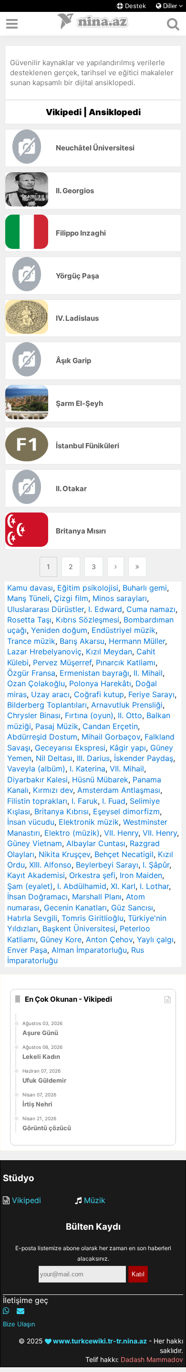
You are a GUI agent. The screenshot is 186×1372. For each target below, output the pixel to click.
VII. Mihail (127, 768)
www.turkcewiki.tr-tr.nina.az (99, 1341)
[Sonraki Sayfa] (115, 567)
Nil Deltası (54, 758)
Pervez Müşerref (62, 662)
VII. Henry (121, 833)
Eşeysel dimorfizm (126, 811)
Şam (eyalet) (30, 886)
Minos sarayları (120, 598)
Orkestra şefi (92, 875)
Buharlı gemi (145, 587)
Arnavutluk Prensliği (127, 705)
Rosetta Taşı (29, 619)
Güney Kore (61, 939)
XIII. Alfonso (50, 864)
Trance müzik (31, 641)
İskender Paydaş (143, 758)
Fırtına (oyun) (89, 715)
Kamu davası (30, 587)
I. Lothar (154, 886)
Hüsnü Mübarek (100, 779)
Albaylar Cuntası (95, 843)
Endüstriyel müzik (123, 630)
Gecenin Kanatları (75, 907)
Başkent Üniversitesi (78, 928)
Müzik (94, 1200)
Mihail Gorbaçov (111, 736)
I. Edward (105, 609)
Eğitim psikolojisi (87, 587)
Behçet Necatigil (124, 854)
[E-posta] (20, 1310)
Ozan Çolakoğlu (36, 683)
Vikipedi (26, 1200)
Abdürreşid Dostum (42, 736)
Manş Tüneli (28, 598)
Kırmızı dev (53, 790)
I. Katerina (87, 768)
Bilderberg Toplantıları (47, 705)
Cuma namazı (151, 609)
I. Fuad (113, 801)
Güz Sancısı (132, 907)
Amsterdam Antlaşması (118, 790)
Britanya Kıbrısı (61, 811)
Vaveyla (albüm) (36, 768)
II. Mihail (148, 673)
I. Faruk (85, 801)
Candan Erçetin (110, 726)
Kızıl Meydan (109, 651)
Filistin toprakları (37, 801)
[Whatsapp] (6, 1310)
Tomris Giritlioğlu (93, 918)
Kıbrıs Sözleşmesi (87, 619)
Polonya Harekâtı (100, 683)
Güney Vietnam (34, 843)
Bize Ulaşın (19, 1324)
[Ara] (173, 24)
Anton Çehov (109, 939)
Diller (170, 6)
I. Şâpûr (156, 864)
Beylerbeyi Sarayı (107, 864)
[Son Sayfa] (137, 567)
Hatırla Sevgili (32, 918)
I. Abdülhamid (81, 886)
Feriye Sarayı (151, 694)
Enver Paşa (27, 950)
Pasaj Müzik (56, 726)
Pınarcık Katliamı (125, 662)
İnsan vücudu (30, 822)
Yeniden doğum (59, 630)
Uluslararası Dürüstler (45, 609)
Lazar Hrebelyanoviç (44, 651)
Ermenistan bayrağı (94, 673)
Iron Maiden (141, 875)
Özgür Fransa (31, 673)
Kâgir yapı (128, 747)
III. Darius (93, 758)
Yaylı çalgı (155, 939)
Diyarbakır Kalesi (37, 779)
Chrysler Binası (34, 715)
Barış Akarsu (82, 641)
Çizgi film (71, 598)
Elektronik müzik (89, 822)
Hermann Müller (137, 641)
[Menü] (12, 24)
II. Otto (130, 715)
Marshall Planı (97, 896)
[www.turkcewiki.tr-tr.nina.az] (93, 24)
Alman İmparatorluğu (89, 950)
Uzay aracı (50, 694)
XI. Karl (123, 886)
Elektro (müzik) (72, 833)
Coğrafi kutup (99, 694)
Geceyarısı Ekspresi (70, 747)
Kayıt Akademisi (36, 875)
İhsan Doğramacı (37, 896)
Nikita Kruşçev (64, 854)
